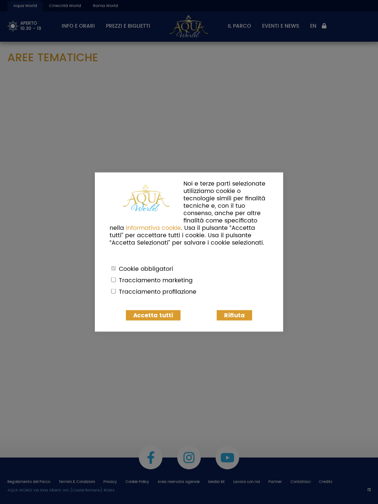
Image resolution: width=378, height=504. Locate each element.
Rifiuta (234, 315)
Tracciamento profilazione (157, 292)
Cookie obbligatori (146, 269)
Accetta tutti (153, 315)
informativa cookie (153, 228)
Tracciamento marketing (156, 280)
